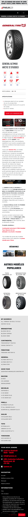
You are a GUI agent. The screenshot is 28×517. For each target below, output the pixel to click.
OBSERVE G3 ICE (6, 428)
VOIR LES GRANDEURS (14, 113)
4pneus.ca (8, 466)
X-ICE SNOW (4, 393)
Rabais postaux (5, 483)
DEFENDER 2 (5, 390)
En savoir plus (13, 515)
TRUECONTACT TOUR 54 (8, 343)
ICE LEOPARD (5, 381)
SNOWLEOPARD (5, 383)
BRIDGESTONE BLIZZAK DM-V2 (21, 274)
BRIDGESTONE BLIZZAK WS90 (21, 294)
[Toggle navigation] (24, 12)
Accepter (21, 515)
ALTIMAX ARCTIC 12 (7, 359)
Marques (3, 481)
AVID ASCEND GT (6, 438)
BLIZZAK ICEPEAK (6, 333)
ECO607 (3, 378)
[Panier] (17, 12)
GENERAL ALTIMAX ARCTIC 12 (7, 294)
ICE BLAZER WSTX (6, 419)
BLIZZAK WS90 (5, 336)
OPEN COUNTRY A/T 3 (7, 431)
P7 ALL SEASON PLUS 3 (8, 407)
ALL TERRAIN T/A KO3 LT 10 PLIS (10, 321)
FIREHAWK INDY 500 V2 (8, 352)
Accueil (3, 475)
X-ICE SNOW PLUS (6, 395)
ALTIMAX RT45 (5, 364)
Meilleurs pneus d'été (7, 478)
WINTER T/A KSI (5, 324)
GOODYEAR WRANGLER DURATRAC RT (12, 371)
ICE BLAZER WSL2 (6, 416)
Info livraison (5, 493)
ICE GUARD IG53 (6, 440)
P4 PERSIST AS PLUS (7, 405)
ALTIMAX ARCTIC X (6, 362)
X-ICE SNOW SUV (6, 397)
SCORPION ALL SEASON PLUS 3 (10, 409)
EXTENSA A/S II (5, 426)
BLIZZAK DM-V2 (5, 331)
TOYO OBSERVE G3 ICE (7, 274)
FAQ (2, 491)
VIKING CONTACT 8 (6, 345)
